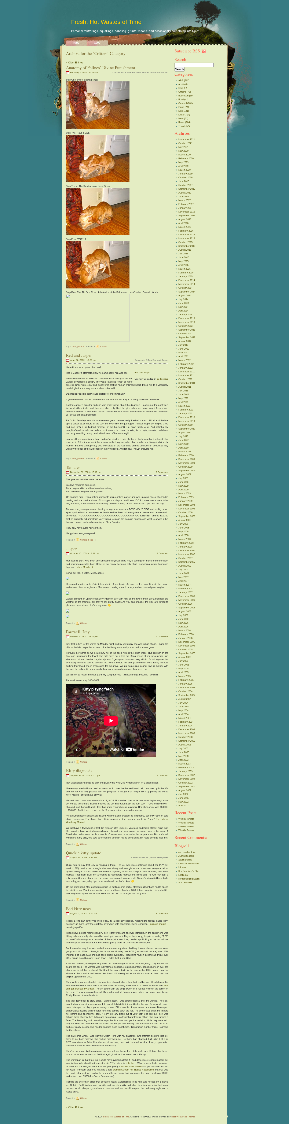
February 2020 (186, 158)
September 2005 (186, 653)
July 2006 (183, 615)
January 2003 (185, 771)
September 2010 (186, 428)
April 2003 (183, 760)
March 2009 (184, 493)
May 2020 (183, 151)
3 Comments (162, 636)
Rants (181, 122)
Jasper (71, 548)
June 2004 (183, 706)
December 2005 (186, 642)
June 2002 (183, 798)
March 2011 (184, 406)
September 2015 (186, 246)
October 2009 (185, 466)
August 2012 (184, 341)
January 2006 (185, 638)
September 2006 (186, 607)
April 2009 (183, 489)
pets (74, 346)
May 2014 (183, 307)
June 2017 (183, 196)
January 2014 (185, 314)
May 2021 (183, 147)
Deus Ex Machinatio (188, 863)
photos (80, 346)
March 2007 (184, 584)
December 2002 (186, 775)
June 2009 (183, 482)
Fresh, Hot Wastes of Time (106, 22)
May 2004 (183, 710)
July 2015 (183, 253)
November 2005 (186, 645)
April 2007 (183, 581)
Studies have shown (131, 1066)
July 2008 (183, 524)
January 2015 (185, 276)
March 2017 (184, 200)
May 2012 (183, 352)
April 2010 (183, 447)
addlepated (162, 379)
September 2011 (186, 383)
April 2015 (183, 265)
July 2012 (183, 345)
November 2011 (186, 375)
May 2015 (183, 261)
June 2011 (183, 394)
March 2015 (184, 269)
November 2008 (186, 508)
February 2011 (185, 409)
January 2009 (185, 501)
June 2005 (183, 664)
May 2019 (183, 162)
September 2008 (186, 516)
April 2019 (183, 166)
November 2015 (186, 238)
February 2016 (186, 230)
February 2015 (186, 272)
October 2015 (185, 242)
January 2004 (185, 725)
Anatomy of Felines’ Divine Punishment (100, 67)
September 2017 (186, 189)
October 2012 (185, 333)
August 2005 (184, 657)
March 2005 (184, 676)
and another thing (187, 852)
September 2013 (186, 329)
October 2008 (185, 512)
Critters (103, 346)
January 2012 (185, 367)
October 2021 (185, 143)
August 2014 (184, 295)
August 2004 (184, 699)
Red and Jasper (79, 355)
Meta (180, 118)
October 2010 (185, 425)
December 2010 (186, 417)
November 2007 (186, 554)
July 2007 (183, 569)
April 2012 (183, 356)
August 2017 (184, 192)
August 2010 (184, 432)
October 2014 (185, 288)
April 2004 (183, 714)
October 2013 (185, 326)
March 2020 (184, 154)
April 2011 (183, 402)
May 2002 (183, 801)
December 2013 (186, 318)
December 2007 (186, 550)
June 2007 (183, 573)
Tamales (73, 467)
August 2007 (184, 565)
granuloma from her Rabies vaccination (133, 1069)
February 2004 (186, 722)
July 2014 (183, 299)
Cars (180, 88)
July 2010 (183, 436)
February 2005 (186, 680)
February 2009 (186, 497)
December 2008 (186, 505)
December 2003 (186, 729)
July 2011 (183, 390)
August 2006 (184, 611)
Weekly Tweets (186, 819)
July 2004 (183, 702)
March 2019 (184, 170)
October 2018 (185, 177)
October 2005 (185, 649)
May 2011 (183, 398)
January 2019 (185, 173)
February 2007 (186, 588)
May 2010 (183, 444)
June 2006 (183, 619)
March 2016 (184, 227)
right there (131, 1063)
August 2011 (184, 387)
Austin (181, 84)
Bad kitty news (78, 908)
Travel (181, 126)
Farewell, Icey (78, 632)
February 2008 (186, 543)
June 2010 (183, 440)
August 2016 (184, 219)
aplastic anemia (158, 924)
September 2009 (186, 470)
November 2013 (186, 322)
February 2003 (186, 767)
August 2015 (184, 249)
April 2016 (183, 223)
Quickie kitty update (83, 853)
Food (90, 540)
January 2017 (185, 208)
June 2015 (183, 257)
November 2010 (186, 421)
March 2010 (184, 451)
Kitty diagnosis (79, 770)
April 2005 (183, 672)
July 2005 (183, 661)
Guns (181, 107)
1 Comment (162, 553)
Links (181, 114)
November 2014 (186, 284)
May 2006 (183, 623)
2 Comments (162, 472)
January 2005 (185, 683)
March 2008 (184, 539)
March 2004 (184, 718)
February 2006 (186, 634)
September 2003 (186, 741)
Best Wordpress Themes (183, 1117)
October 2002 (185, 782)
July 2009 (183, 478)
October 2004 (185, 691)
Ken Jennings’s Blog (188, 871)
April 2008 (183, 535)
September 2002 (186, 786)
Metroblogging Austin (189, 878)
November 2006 (186, 600)
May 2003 (183, 756)
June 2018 (183, 181)
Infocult (182, 867)
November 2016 (186, 211)
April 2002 (183, 805)
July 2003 (183, 748)
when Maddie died (86, 567)
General (182, 103)
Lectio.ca (183, 875)
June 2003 (183, 752)
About (98, 43)
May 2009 (183, 485)
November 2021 (186, 139)
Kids (180, 111)
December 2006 (186, 596)
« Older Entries (74, 62)
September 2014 (186, 291)
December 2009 (186, 459)
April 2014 (183, 310)
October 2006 (185, 603)
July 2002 (183, 794)
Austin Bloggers (186, 856)
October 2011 (185, 379)
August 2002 (184, 790)
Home (76, 43)
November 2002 (186, 779)
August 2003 (184, 744)
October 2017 (185, 185)
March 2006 (184, 630)
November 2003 (186, 733)
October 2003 (185, 737)
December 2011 (186, 371)
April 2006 (183, 626)
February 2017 (186, 204)
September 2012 (186, 337)
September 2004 (186, 695)
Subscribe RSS (187, 51)
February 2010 (186, 455)
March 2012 (184, 360)
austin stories (185, 859)
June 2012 (183, 348)
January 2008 (185, 546)
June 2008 (183, 527)
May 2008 (183, 531)
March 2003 (184, 763)
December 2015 (186, 234)
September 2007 (186, 562)
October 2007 (185, 558)
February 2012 (186, 364)
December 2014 (186, 280)
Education (183, 95)
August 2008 (184, 520)
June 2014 (183, 303)
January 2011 (185, 413)
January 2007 (185, 592)
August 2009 (184, 474)
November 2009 (186, 463)
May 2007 (183, 577)
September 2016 (186, 215)
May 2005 (183, 668)
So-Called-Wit (185, 882)
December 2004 (186, 687)
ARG (180, 80)
